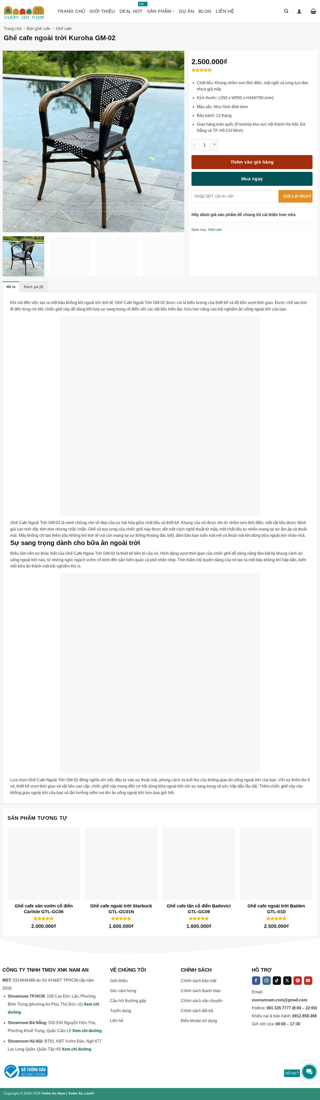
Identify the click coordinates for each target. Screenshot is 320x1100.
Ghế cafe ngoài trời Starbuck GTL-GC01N (121, 908)
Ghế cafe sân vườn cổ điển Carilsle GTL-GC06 (44, 908)
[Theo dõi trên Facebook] (256, 980)
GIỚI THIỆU (102, 11)
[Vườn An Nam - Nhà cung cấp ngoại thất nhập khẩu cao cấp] (27, 11)
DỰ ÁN (186, 11)
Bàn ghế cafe (38, 28)
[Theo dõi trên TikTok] (277, 980)
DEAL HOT (131, 9)
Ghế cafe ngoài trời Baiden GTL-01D (276, 908)
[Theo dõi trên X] (287, 980)
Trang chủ (13, 28)
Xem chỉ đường (87, 1031)
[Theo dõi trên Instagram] (266, 980)
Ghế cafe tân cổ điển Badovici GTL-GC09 (199, 908)
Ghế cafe (64, 28)
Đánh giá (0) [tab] (33, 287)
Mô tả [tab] (10, 287)
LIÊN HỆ (225, 11)
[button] (286, 11)
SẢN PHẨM (159, 11)
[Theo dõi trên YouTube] (308, 980)
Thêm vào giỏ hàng (252, 162)
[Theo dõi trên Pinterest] (298, 980)
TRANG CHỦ (71, 11)
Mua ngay (252, 178)
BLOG (204, 11)
